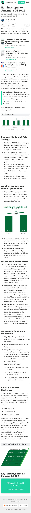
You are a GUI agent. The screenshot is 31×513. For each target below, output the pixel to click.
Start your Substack (11, 505)
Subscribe (21, 2)
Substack (7, 509)
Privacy (21, 499)
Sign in (27, 2)
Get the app (23, 505)
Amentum (4, 74)
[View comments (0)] (8, 25)
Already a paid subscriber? (15, 489)
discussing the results (16, 97)
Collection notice (15, 501)
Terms (25, 499)
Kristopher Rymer (10, 19)
